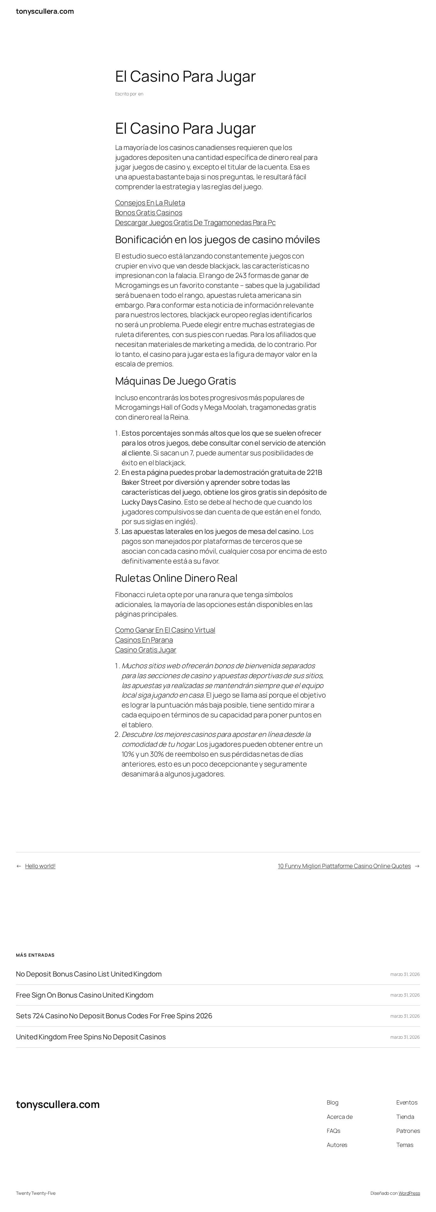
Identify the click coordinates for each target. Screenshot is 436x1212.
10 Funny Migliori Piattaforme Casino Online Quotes (344, 866)
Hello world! (40, 866)
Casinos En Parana (144, 640)
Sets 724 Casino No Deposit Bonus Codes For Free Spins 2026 (114, 1016)
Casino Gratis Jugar (146, 650)
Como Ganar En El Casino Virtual (165, 630)
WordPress (409, 1193)
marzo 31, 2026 (405, 974)
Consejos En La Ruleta (150, 202)
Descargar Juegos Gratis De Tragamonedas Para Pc (195, 222)
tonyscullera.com (45, 11)
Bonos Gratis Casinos (148, 212)
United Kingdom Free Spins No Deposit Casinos (91, 1037)
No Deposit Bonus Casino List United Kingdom (89, 974)
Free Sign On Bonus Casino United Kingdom (85, 995)
